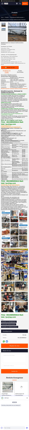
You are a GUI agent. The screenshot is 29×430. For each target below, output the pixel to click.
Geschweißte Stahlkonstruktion (8, 324)
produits (6, 17)
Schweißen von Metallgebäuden (9, 321)
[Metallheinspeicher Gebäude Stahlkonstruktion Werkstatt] (17, 32)
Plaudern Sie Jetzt (14, 346)
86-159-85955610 (24, 0)
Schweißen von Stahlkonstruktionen (9, 326)
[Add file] (2, 427)
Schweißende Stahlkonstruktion (17, 17)
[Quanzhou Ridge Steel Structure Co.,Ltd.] (6, 3)
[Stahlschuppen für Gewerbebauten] (7, 387)
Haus (2, 17)
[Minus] (27, 398)
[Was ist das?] (3, 341)
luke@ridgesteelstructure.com (8, 0)
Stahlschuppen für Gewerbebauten (6, 394)
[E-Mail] (7, 341)
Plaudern (25, 3)
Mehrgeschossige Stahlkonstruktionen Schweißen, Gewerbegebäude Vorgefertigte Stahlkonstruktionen (20, 394)
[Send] (27, 427)
